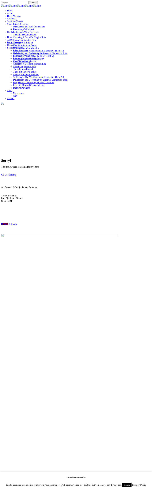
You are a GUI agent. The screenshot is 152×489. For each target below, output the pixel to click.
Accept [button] (127, 485)
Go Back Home (8, 174)
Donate (4, 224)
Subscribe (13, 224)
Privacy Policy (139, 485)
